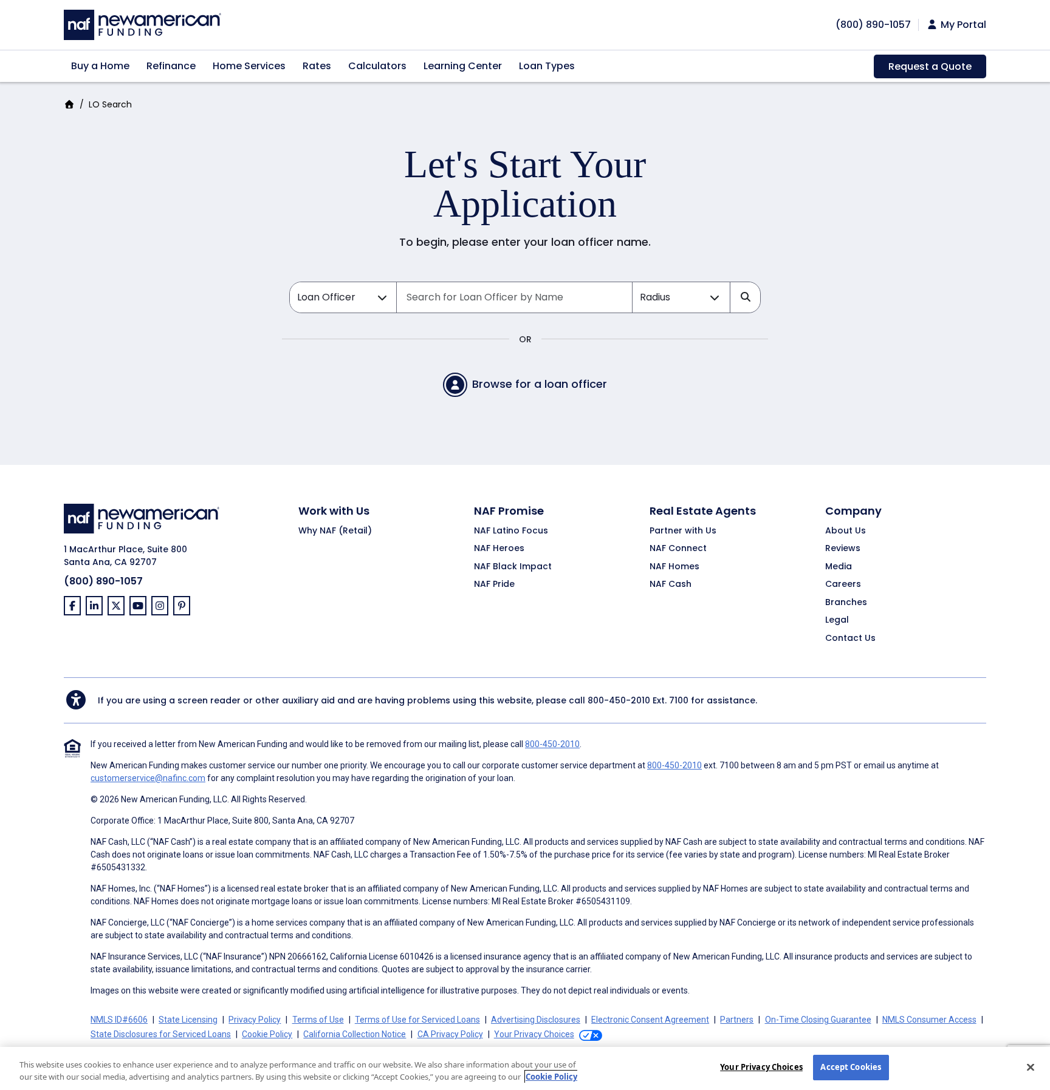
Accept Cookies (850, 1066)
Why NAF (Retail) (335, 531)
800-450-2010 (619, 700)
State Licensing (188, 1019)
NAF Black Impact (513, 566)
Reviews (842, 548)
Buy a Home (100, 66)
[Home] (142, 23)
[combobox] (514, 297)
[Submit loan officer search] (745, 297)
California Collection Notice (354, 1034)
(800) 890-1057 (103, 581)
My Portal (962, 25)
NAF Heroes (499, 548)
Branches (846, 602)
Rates (317, 66)
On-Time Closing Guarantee (818, 1019)
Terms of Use (318, 1019)
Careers (843, 584)
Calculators (377, 66)
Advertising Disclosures (535, 1019)
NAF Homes (674, 566)
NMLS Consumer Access (929, 1019)
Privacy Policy (254, 1019)
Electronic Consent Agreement (650, 1019)
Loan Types (547, 66)
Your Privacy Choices (761, 1066)
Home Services (249, 66)
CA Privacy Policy (450, 1034)
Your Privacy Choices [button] (534, 1034)
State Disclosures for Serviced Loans (161, 1034)
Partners (736, 1019)
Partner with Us (683, 531)
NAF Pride (494, 584)
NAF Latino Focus (511, 531)
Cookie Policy (267, 1034)
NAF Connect (678, 548)
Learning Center (463, 66)
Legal (837, 620)
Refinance (171, 66)
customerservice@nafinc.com (148, 778)
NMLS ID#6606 (119, 1019)
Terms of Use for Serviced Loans (417, 1019)
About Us (845, 531)
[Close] (1030, 1067)
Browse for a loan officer (539, 383)
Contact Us (850, 638)
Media (838, 566)
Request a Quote (930, 66)
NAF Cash (670, 584)
